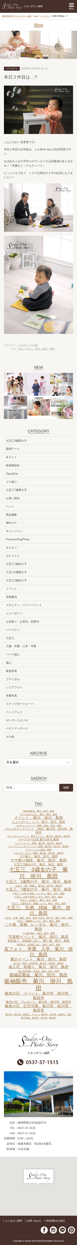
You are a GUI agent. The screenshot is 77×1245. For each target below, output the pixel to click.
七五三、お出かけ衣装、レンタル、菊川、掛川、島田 (38, 893)
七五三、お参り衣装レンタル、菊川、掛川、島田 (38, 897)
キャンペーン (14, 531)
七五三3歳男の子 (16, 440)
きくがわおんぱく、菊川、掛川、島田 (38, 814)
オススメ (11, 547)
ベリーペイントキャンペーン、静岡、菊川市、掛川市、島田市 (38, 846)
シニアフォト (14, 687)
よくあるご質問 (13, 1220)
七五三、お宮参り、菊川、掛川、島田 (38, 900)
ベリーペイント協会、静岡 (38, 850)
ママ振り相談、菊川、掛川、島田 (38, 860)
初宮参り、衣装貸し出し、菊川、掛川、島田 (38, 944)
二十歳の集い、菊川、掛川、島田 (38, 933)
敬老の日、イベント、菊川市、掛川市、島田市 (38, 995)
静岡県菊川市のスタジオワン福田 (17, 16)
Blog (36, 16)
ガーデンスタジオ (17, 720)
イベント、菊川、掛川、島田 (38, 818)
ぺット (10, 506)
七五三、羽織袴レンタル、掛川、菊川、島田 (38, 921)
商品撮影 (11, 514)
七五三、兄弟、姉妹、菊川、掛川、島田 (38, 910)
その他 (34, 345)
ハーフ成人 (13, 654)
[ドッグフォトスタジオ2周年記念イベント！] (15, 407)
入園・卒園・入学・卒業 (21, 646)
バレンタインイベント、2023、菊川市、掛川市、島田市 (38, 830)
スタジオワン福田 (33, 6)
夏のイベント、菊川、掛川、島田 (38, 959)
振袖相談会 (13, 465)
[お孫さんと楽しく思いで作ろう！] (15, 384)
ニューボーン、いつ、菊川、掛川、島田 (38, 822)
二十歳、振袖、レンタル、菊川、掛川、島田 (38, 927)
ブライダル (13, 679)
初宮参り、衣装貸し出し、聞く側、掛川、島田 (39, 940)
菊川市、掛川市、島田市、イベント (23, 1014)
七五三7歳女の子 (16, 563)
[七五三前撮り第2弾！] (38, 407)
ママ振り (11, 481)
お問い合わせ (34, 1220)
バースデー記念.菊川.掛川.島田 (38, 839)
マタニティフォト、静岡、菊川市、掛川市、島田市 (39, 853)
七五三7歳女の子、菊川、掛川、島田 (38, 864)
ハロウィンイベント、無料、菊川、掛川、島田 (38, 825)
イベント (11, 588)
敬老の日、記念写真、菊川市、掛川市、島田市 (38, 1008)
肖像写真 (11, 695)
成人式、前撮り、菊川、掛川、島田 (38, 967)
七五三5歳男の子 (16, 572)
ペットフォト (14, 712)
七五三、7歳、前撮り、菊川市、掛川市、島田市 (38, 886)
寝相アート (13, 448)
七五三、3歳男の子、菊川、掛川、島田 (38, 882)
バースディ (45, 16)
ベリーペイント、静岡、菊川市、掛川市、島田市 (38, 843)
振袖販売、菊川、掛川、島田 (38, 984)
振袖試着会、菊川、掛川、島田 (38, 975)
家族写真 (11, 670)
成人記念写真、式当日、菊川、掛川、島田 (38, 971)
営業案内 (11, 596)
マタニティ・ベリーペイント (24, 605)
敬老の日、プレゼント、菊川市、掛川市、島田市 (38, 1002)
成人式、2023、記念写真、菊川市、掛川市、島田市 (38, 963)
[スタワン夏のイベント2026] (61, 384)
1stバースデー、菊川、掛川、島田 (36, 348)
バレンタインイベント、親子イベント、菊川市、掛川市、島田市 (38, 836)
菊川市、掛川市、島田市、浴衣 (56, 1014)
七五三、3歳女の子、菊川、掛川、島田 (38, 872)
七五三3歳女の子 (16, 580)
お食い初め (13, 498)
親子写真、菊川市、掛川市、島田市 (38, 1018)
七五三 (10, 638)
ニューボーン (14, 613)
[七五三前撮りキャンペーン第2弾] (38, 384)
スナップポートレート (20, 703)
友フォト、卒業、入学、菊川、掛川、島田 (38, 951)
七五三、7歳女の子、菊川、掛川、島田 (38, 889)
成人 (8, 662)
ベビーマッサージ (17, 728)
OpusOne (12, 473)
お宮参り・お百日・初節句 (22, 621)
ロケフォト (13, 555)
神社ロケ (11, 522)
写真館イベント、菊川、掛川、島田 (38, 937)
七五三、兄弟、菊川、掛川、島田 (21, 918)
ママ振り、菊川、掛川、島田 (38, 856)
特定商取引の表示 (55, 1220)
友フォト (11, 457)
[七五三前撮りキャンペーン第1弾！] (61, 407)
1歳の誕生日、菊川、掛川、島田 (38, 811)
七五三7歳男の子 (16, 489)
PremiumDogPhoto (18, 539)
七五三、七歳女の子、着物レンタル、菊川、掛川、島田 (38, 903)
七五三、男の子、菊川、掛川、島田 (55, 918)
